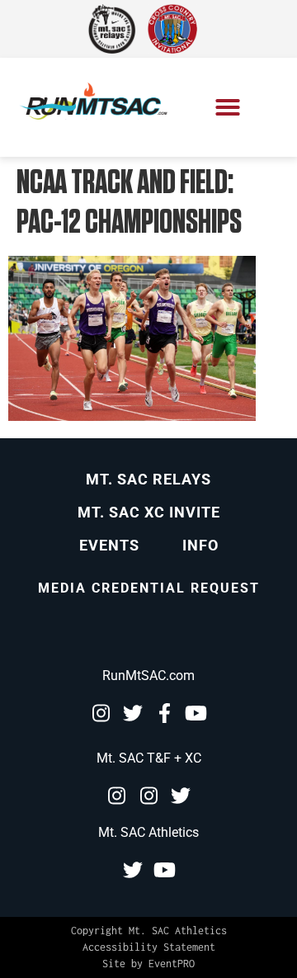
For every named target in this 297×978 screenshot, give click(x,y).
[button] (228, 107)
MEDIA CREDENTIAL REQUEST (149, 588)
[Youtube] (196, 713)
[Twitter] (133, 713)
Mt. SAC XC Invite (149, 512)
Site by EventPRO (148, 963)
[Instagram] (101, 713)
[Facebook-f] (165, 713)
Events (109, 545)
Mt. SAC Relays (148, 479)
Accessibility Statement (148, 947)
